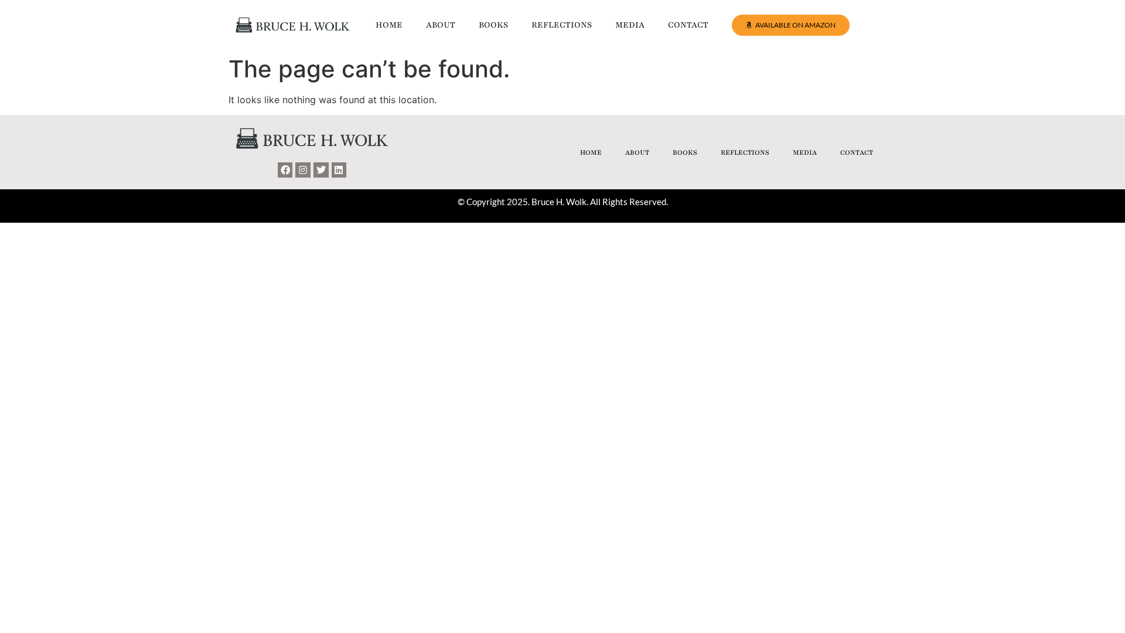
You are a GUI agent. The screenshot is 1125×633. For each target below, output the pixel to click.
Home (389, 24)
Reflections (561, 24)
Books (493, 24)
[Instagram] (303, 170)
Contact (688, 24)
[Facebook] (285, 170)
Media (630, 24)
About (440, 24)
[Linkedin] (339, 170)
